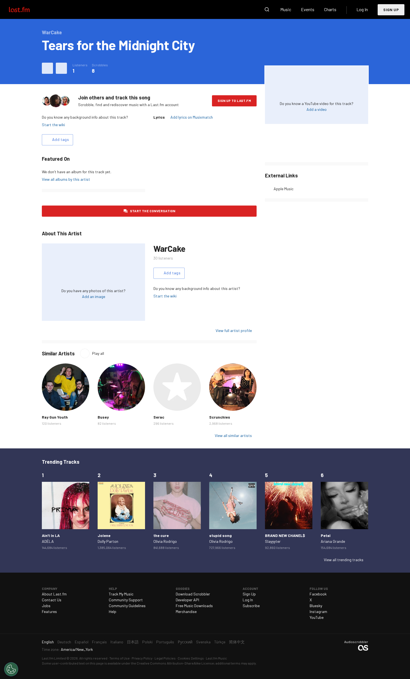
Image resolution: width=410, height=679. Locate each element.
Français (99, 641)
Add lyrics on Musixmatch (191, 117)
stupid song (220, 535)
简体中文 (237, 641)
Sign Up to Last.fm (234, 100)
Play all (98, 353)
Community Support (126, 599)
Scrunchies (219, 417)
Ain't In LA (51, 535)
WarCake (169, 248)
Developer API (187, 599)
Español (81, 641)
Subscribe (251, 605)
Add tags (60, 139)
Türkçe (219, 641)
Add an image (93, 296)
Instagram (318, 611)
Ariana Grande (333, 541)
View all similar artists (233, 435)
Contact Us (51, 599)
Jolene (104, 535)
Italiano (116, 641)
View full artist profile (234, 330)
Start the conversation (152, 211)
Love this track (47, 68)
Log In (362, 9)
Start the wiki (53, 124)
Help (112, 611)
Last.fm (25, 9)
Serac (158, 417)
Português (165, 641)
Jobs (46, 605)
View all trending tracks (343, 559)
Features (49, 611)
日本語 (133, 641)
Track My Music (121, 594)
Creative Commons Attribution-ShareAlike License (175, 663)
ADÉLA (48, 541)
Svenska (203, 641)
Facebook (318, 594)
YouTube (317, 617)
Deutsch (64, 641)
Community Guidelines (127, 605)
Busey (103, 417)
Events (307, 9)
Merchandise (186, 611)
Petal (326, 535)
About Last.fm (54, 594)
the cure (161, 535)
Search (266, 9)
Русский (185, 641)
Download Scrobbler (193, 594)
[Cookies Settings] (11, 669)
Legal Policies (165, 658)
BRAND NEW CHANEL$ (285, 535)
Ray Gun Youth (55, 417)
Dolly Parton (108, 541)
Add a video (317, 109)
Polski (147, 641)
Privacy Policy (142, 658)
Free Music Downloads (194, 605)
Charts (330, 9)
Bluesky (316, 605)
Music (285, 9)
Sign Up (391, 9)
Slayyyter (273, 541)
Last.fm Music (216, 658)
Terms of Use (119, 658)
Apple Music (283, 188)
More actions (61, 68)
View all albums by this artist (66, 179)
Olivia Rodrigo (165, 541)
